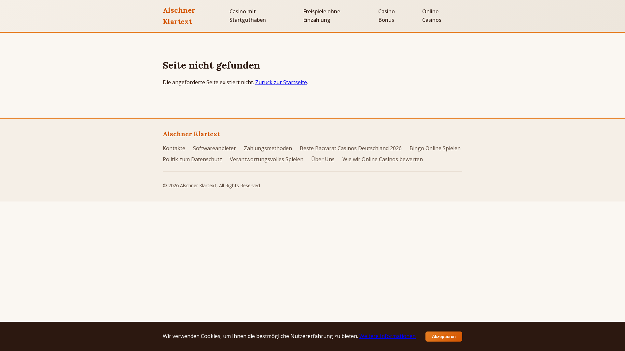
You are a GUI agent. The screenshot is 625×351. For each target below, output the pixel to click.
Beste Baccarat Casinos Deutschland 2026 (351, 148)
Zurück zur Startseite (281, 82)
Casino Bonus (386, 15)
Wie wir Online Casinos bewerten (382, 159)
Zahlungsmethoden (268, 148)
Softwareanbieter (214, 148)
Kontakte (174, 148)
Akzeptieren (444, 336)
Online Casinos (431, 15)
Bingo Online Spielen (435, 148)
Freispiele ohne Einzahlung (321, 15)
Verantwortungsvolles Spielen (266, 159)
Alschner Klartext (179, 16)
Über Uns (323, 159)
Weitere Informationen (387, 336)
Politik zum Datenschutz (192, 159)
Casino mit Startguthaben (247, 15)
